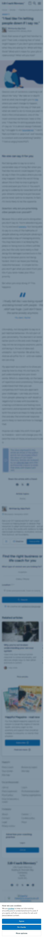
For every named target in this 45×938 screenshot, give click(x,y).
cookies (11, 908)
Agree (21, 921)
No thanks (21, 927)
